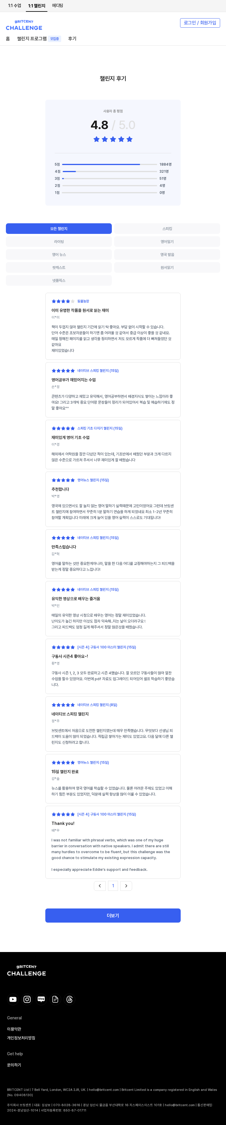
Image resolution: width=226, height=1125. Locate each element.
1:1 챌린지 (36, 6)
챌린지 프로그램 (38, 38)
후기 (72, 38)
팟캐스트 (58, 267)
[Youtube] (12, 999)
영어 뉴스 (59, 254)
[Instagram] (27, 999)
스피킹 (167, 229)
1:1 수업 (14, 5)
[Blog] (41, 999)
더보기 (113, 915)
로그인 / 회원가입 (200, 23)
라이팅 (59, 241)
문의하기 (14, 1065)
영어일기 (167, 241)
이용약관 (14, 1029)
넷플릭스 (58, 280)
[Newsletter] (55, 999)
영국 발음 (167, 254)
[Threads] (69, 999)
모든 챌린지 (58, 229)
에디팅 (57, 5)
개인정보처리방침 (21, 1038)
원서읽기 (167, 267)
